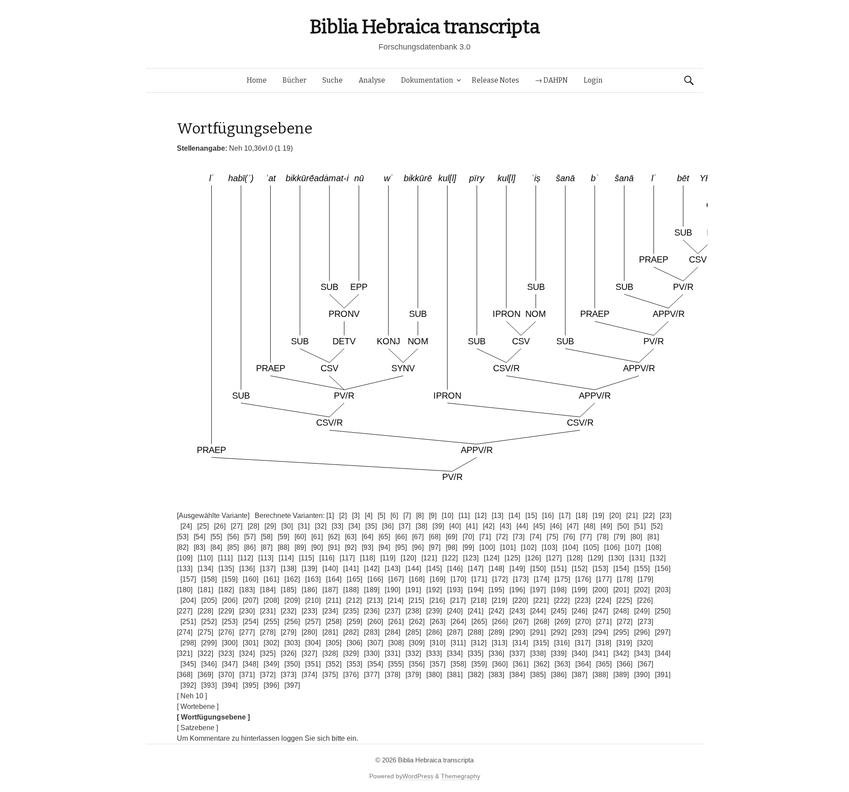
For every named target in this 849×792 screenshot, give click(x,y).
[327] (309, 653)
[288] (475, 632)
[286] (434, 632)
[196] (517, 590)
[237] (392, 611)
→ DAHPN (551, 80)
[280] (309, 632)
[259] (354, 621)
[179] (645, 579)
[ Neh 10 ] (192, 696)
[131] (637, 558)
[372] (267, 674)
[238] (413, 611)
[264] (458, 621)
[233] (309, 611)
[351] (313, 664)
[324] (247, 653)
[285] (413, 632)
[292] (558, 632)
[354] (375, 664)
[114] (286, 558)
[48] (589, 526)
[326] (288, 653)
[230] (247, 611)
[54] (199, 537)
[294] (600, 632)
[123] (470, 558)
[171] (479, 579)
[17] (564, 515)
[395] (250, 685)
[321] (184, 653)
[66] (401, 537)
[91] (334, 547)
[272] (624, 621)
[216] (437, 600)
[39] (438, 526)
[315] (541, 643)
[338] (538, 653)
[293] (579, 632)
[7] (407, 515)
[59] (283, 537)
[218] (478, 600)
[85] (233, 547)
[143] (392, 568)
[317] (582, 643)
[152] (579, 568)
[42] (488, 526)
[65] (384, 537)
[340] (579, 653)
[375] (330, 674)
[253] (229, 621)
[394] (229, 685)
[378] (392, 674)
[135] (226, 568)
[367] (645, 664)
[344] (662, 653)
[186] (309, 590)
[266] (500, 621)
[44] (522, 526)
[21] (632, 515)
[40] (455, 526)
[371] (247, 674)
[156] (662, 568)
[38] (421, 526)
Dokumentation (427, 80)
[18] (581, 515)
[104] (570, 547)
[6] (394, 515)
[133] (184, 568)
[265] (479, 621)
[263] (437, 621)
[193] (455, 590)
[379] (413, 674)
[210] (313, 600)
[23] (665, 515)
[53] (182, 537)
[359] (479, 664)
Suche (332, 80)
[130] (616, 558)
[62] (334, 537)
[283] (371, 632)
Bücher (294, 80)
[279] (288, 632)
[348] (250, 664)
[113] (265, 558)
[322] (205, 653)
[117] (347, 558)
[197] (538, 590)
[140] (330, 568)
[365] (604, 664)
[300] (229, 643)
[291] (538, 632)
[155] (642, 568)
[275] (205, 632)
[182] (226, 590)
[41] (472, 526)
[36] (388, 526)
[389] (621, 674)
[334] (455, 653)
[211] (333, 600)
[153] (600, 568)
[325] (267, 653)
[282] (351, 632)
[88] (283, 547)
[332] (413, 653)
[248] (621, 611)
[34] (354, 526)
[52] (656, 526)
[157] (188, 579)
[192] (434, 590)
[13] (497, 515)
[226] (645, 600)
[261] (396, 621)
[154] (621, 568)
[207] (250, 600)
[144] (413, 568)
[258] (333, 621)
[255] (271, 621)
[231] (267, 611)
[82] (182, 547)
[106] (612, 547)
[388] (600, 674)
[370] (226, 674)
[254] (250, 621)
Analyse (372, 80)
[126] (533, 558)
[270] (583, 621)
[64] (367, 537)
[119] (387, 558)
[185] (288, 590)
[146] (455, 568)
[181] (205, 590)
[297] (662, 632)
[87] (266, 547)
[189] (371, 590)
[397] (292, 685)
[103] (549, 547)
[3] (355, 515)
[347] (229, 664)
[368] (184, 674)
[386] (558, 674)
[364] (583, 664)
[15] (531, 515)
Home (257, 80)
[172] (500, 579)
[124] (491, 558)
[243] (517, 611)
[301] (250, 643)
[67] (418, 537)
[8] (420, 515)
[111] (225, 558)
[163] (313, 579)
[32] (320, 526)
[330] (371, 653)
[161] (271, 579)
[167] (396, 579)
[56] (233, 537)
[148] (496, 568)
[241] (475, 611)
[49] (606, 526)
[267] (520, 621)
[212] (354, 600)
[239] (434, 611)
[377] (371, 674)
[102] (528, 547)
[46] (556, 526)
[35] (371, 526)
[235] (351, 611)
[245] (558, 611)
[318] (603, 643)
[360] (500, 664)
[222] (562, 600)
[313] (499, 643)
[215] (416, 600)
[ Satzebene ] (197, 727)
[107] (632, 547)
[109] (184, 558)
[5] (381, 515)
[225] (624, 600)
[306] (354, 643)
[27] (236, 526)
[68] (434, 537)
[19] (598, 515)
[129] (595, 558)
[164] (333, 579)
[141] (351, 568)
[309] (416, 643)
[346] (209, 664)
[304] (313, 643)
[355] (396, 664)
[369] (205, 674)
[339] (558, 653)
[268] (541, 621)
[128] (574, 558)
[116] (326, 558)
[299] (209, 643)
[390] (642, 674)
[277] (247, 632)
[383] (496, 674)
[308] (396, 643)
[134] (205, 568)
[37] (404, 526)
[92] (350, 547)
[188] (351, 590)
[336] (496, 653)
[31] (304, 526)
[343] (642, 653)
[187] (330, 590)
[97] (434, 547)
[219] (499, 600)
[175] (562, 579)
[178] (624, 579)
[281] (330, 632)
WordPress (417, 776)
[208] (271, 600)
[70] (468, 537)
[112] (245, 558)
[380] (434, 674)
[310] (437, 643)
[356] (416, 664)
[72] (502, 537)
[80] (636, 537)
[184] (267, 590)
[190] (392, 590)
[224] (603, 600)
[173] (520, 579)
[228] (205, 611)
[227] (184, 611)
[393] (209, 685)
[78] (602, 537)
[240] (455, 611)
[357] (437, 664)
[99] (468, 547)
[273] (645, 621)
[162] (292, 579)
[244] (538, 611)
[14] (514, 515)
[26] (220, 526)
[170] (458, 579)
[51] (640, 526)
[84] (216, 547)
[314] (520, 643)
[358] (458, 664)
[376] (351, 674)
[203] (662, 590)
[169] (437, 579)
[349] (271, 664)
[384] (517, 674)
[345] (188, 664)
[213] (374, 600)
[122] (450, 558)
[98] (451, 547)
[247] (600, 611)
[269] (562, 621)
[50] (623, 526)
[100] (487, 547)
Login (593, 80)
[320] (645, 643)
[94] (384, 547)
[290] (517, 632)
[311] (458, 643)
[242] (496, 611)
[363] (562, 664)
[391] (662, 674)
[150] (538, 568)
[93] (367, 547)
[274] (184, 632)
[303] (292, 643)
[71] (485, 537)
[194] (475, 590)
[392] (188, 685)
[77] (586, 537)
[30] (287, 526)
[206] (229, 600)
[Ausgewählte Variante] (213, 515)
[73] (518, 537)
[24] (186, 526)
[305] (333, 643)
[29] (270, 526)
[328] (330, 653)
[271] (604, 621)
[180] (184, 590)
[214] (395, 600)
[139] (309, 568)
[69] (451, 537)
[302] (271, 643)
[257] (313, 621)
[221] (541, 600)
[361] (520, 664)
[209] (292, 600)
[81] (653, 537)
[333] (434, 653)
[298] (188, 643)
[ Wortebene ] (197, 706)
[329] (351, 653)
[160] (250, 579)
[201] (621, 590)
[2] (343, 515)
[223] (582, 600)
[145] (434, 568)
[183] (247, 590)
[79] (619, 537)
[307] (375, 643)
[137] (267, 568)
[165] (354, 579)
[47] (572, 526)
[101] (508, 547)
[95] (401, 547)
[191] (413, 590)
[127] (554, 558)
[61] (317, 537)
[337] (517, 653)
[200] (600, 590)
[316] (562, 643)
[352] (333, 664)
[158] (209, 579)
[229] (226, 611)
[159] (229, 579)
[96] (418, 547)
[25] (203, 526)
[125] (512, 558)
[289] (496, 632)
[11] (464, 515)
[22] (648, 515)
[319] (624, 643)
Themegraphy (460, 776)
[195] (496, 590)
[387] (579, 674)
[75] (552, 537)
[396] (271, 685)
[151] (558, 568)
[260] (375, 621)
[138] (288, 568)
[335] (475, 653)
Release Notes (495, 80)
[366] (624, 664)
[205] (209, 600)
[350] (292, 664)
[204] (188, 600)
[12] (480, 515)
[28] (253, 526)
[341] (600, 653)
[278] (267, 632)
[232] (288, 611)
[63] (350, 537)
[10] (447, 515)
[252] (209, 621)
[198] (558, 590)
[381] (455, 674)
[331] (392, 653)
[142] (371, 568)
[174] (541, 579)
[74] (535, 537)
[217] (458, 600)
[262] (416, 621)
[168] (416, 579)
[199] (579, 590)
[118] (367, 558)
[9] (432, 515)
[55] (216, 537)
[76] (569, 537)
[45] (539, 526)
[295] (621, 632)
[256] (292, 621)
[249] (642, 611)
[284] (392, 632)
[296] (642, 632)
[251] (188, 621)
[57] (250, 537)
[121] (429, 558)
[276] (226, 632)
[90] (317, 547)
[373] (288, 674)
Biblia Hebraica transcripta (424, 26)
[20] (615, 515)
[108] (653, 547)
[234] (330, 611)
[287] (455, 632)
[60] (300, 537)
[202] (642, 590)
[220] (520, 600)
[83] (199, 547)
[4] (368, 515)
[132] (657, 558)
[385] (538, 674)
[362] (541, 664)
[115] (306, 558)
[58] (266, 537)
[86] (250, 547)
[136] (247, 568)
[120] (408, 558)
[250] (662, 611)
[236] (371, 611)
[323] (226, 653)
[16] (548, 515)
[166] (375, 579)
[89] (300, 547)
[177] (604, 579)
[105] (591, 547)
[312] (478, 643)
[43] (505, 526)
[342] (621, 653)
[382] (475, 674)
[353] (354, 664)
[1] (330, 515)
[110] (205, 558)
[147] (475, 568)
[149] (517, 568)
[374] (309, 674)
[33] (337, 526)
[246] (579, 611)
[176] (583, 579)
